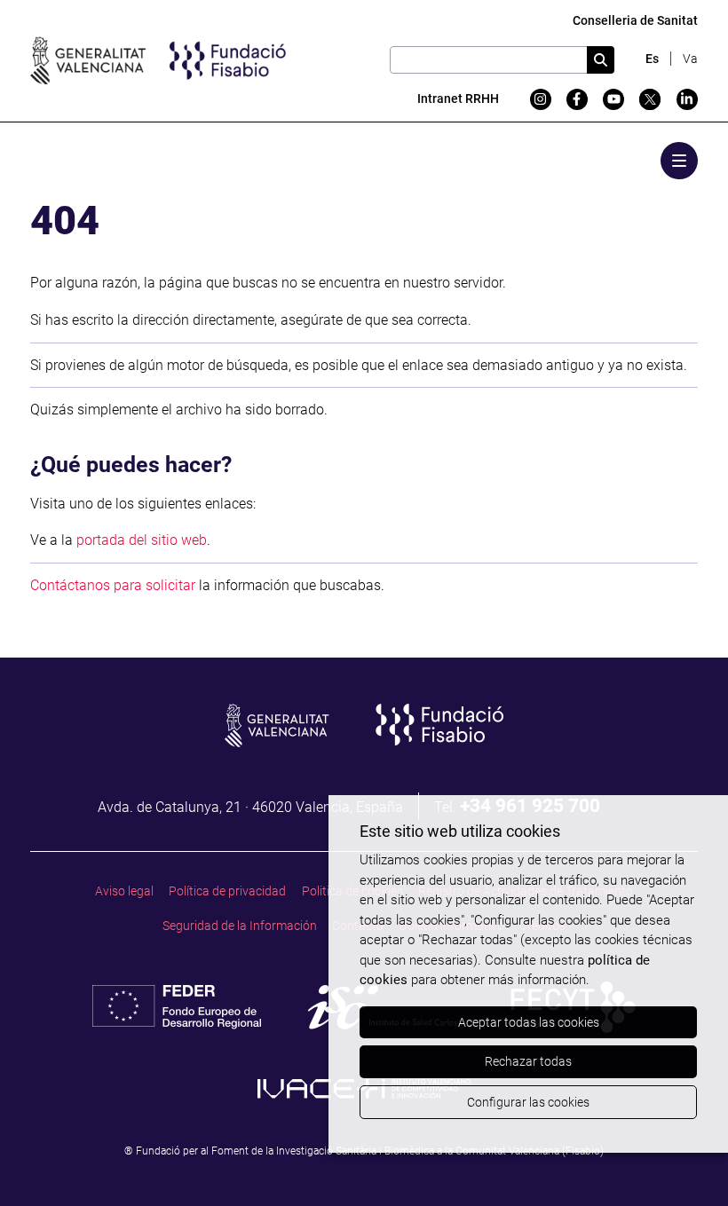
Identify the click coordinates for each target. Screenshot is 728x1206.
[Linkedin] (687, 99)
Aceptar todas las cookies (528, 1022)
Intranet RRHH (458, 98)
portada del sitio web (141, 540)
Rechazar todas (528, 1061)
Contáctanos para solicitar (112, 585)
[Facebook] (577, 99)
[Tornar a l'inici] (683, 1161)
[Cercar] (600, 60)
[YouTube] (613, 99)
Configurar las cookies (528, 1102)
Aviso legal (124, 891)
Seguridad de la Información (239, 925)
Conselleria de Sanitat (635, 20)
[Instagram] (540, 99)
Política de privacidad (227, 891)
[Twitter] (650, 99)
